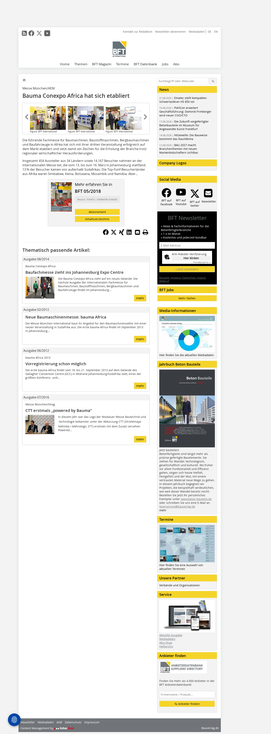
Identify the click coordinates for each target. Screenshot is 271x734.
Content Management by (37, 728)
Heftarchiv (166, 646)
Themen (80, 64)
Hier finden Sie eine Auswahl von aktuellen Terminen (181, 567)
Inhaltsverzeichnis (97, 219)
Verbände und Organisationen (179, 585)
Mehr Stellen (187, 298)
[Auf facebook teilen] (106, 234)
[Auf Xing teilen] (122, 234)
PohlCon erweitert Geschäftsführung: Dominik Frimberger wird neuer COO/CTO (185, 111)
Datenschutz (73, 722)
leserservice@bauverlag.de (177, 506)
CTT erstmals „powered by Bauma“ (58, 410)
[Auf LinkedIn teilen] (130, 234)
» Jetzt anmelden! (187, 269)
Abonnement (97, 212)
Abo (176, 64)
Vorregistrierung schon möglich (55, 363)
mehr (140, 298)
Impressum (91, 722)
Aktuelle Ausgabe (170, 635)
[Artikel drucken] (145, 232)
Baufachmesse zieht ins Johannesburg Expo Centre (74, 272)
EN (216, 31)
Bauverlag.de (210, 728)
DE (209, 31)
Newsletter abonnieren (170, 31)
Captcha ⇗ (202, 262)
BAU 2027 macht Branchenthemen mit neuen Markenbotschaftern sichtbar (178, 148)
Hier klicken (191, 258)
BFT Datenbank (145, 64)
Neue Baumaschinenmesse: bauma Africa (65, 317)
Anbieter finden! (188, 704)
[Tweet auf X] (114, 234)
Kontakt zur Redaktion (137, 31)
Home (65, 64)
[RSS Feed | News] (24, 33)
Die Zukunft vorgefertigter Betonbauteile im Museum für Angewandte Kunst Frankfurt (184, 125)
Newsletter (27, 722)
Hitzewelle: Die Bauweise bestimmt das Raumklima (183, 137)
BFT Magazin (101, 64)
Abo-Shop (165, 643)
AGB (59, 722)
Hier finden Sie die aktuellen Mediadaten (186, 355)
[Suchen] (213, 81)
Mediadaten (197, 31)
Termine (122, 64)
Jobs (165, 64)
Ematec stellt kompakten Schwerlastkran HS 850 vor (183, 100)
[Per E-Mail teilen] (137, 232)
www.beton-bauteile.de (196, 499)
